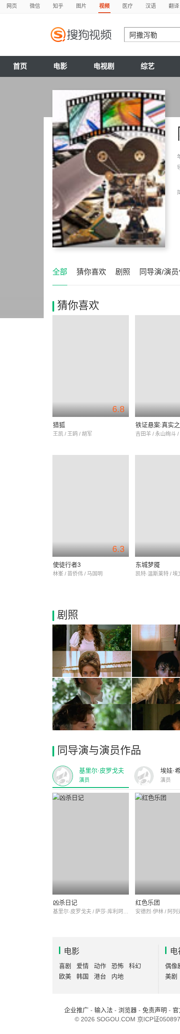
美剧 (171, 976)
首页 (20, 66)
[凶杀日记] (90, 844)
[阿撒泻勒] (108, 168)
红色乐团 (147, 902)
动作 (100, 965)
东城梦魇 (147, 564)
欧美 (65, 976)
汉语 (150, 6)
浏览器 (127, 1009)
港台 (100, 976)
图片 (81, 6)
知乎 (58, 6)
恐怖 (117, 965)
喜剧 (65, 965)
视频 (104, 6)
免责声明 (154, 1009)
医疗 (127, 6)
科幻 (135, 965)
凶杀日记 (65, 902)
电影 (60, 66)
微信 (35, 6)
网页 (12, 6)
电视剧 (103, 66)
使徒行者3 (67, 564)
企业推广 (76, 1009)
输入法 (103, 1009)
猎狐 (59, 424)
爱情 (82, 965)
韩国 (82, 976)
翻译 (174, 6)
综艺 (148, 66)
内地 (117, 976)
